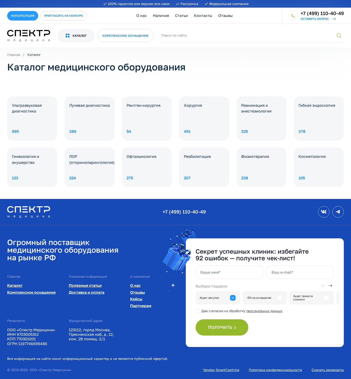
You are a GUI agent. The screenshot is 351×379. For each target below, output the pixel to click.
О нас (141, 15)
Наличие (161, 15)
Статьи (181, 15)
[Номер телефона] (293, 16)
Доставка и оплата (86, 292)
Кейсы (136, 299)
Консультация (22, 15)
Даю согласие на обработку (241, 311)
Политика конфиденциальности (275, 370)
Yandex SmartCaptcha (221, 370)
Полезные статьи (85, 285)
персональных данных (264, 311)
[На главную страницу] (28, 211)
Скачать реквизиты (328, 370)
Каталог (15, 285)
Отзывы (225, 15)
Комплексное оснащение (31, 292)
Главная (13, 55)
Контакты (203, 15)
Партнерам (140, 305)
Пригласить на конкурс (63, 15)
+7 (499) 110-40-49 (184, 211)
